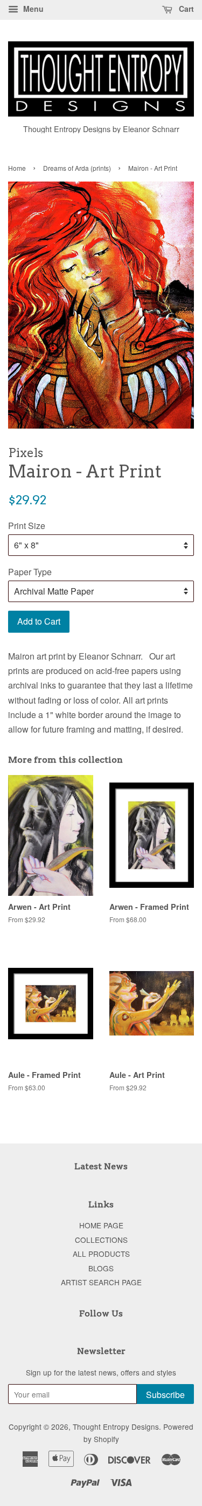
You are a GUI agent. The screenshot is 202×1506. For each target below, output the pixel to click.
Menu (32, 8)
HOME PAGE (101, 1225)
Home (17, 167)
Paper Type (30, 572)
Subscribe (165, 1394)
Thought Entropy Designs (116, 1426)
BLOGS (101, 1268)
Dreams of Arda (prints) (77, 167)
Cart (185, 8)
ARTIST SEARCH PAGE (101, 1282)
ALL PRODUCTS (101, 1253)
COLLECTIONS (101, 1239)
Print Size (26, 525)
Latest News (101, 1166)
